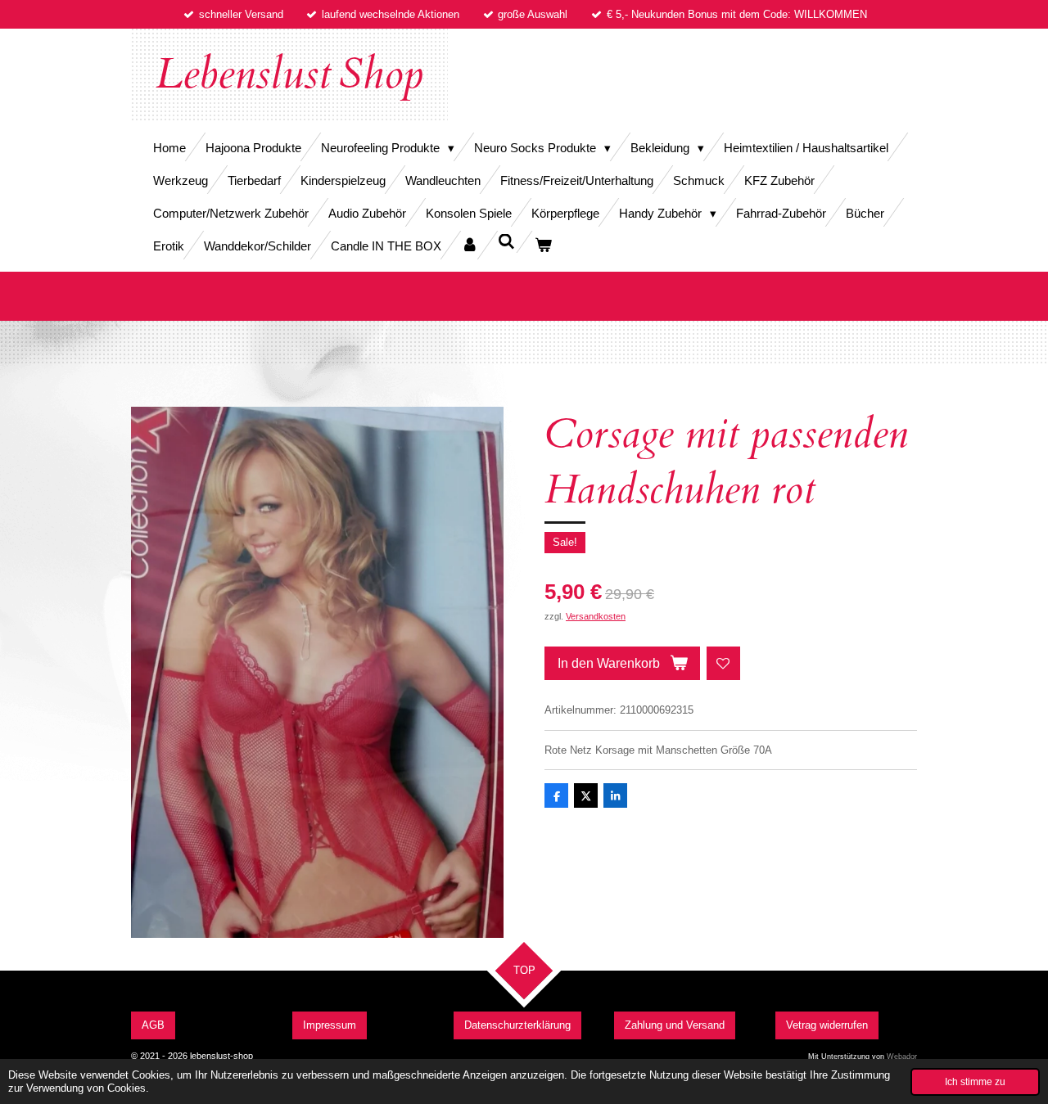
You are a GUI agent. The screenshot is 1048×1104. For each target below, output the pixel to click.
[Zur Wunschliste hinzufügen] (723, 663)
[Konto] (469, 245)
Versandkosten (596, 616)
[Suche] (506, 242)
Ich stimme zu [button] (975, 1081)
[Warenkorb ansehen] (543, 245)
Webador (902, 1056)
